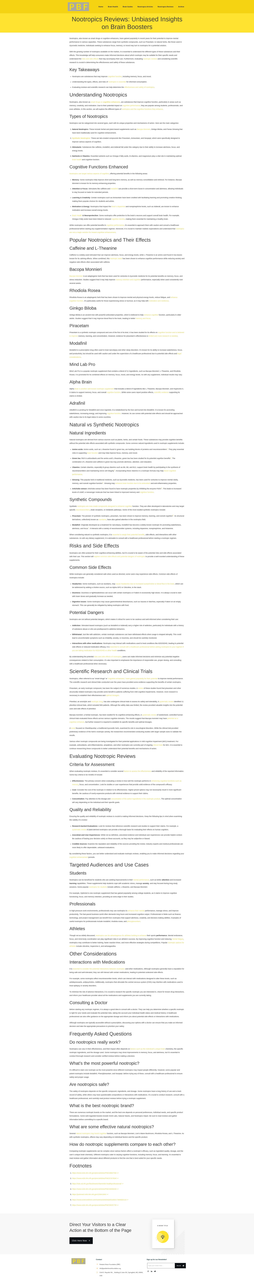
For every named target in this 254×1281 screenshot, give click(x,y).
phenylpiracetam (133, 921)
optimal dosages (112, 695)
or (110, 102)
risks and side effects (90, 59)
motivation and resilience (159, 301)
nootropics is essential (117, 82)
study (73, 728)
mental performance (141, 880)
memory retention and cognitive (128, 280)
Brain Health (77, 215)
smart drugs (95, 102)
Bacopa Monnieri (143, 129)
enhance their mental (136, 911)
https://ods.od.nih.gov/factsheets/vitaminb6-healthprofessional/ (96, 1184)
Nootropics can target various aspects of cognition (89, 174)
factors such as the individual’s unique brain (147, 1049)
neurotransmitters (83, 510)
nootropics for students (98, 887)
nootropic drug (97, 702)
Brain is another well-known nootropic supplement (94, 389)
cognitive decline (118, 219)
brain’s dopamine (118, 207)
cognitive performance (131, 106)
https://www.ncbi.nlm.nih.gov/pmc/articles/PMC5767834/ (94, 1178)
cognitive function (115, 76)
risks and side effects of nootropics (107, 657)
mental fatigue (177, 939)
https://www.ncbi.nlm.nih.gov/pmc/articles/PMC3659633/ (94, 1189)
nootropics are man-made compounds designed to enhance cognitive (104, 506)
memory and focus (143, 318)
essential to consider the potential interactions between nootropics (99, 969)
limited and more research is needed (163, 336)
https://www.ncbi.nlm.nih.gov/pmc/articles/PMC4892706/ (94, 1173)
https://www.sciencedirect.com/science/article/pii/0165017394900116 (99, 1200)
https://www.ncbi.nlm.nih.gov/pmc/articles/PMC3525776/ (94, 1205)
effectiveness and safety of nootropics (139, 87)
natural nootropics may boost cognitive (91, 1133)
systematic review (166, 702)
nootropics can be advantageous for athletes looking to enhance (121, 935)
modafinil (114, 189)
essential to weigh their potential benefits (128, 535)
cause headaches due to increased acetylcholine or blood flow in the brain (145, 584)
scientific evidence (161, 392)
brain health (76, 160)
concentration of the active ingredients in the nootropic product (135, 799)
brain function (92, 453)
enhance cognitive (151, 315)
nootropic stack (116, 259)
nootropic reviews (150, 59)
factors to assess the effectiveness (137, 771)
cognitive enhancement (78, 857)
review (140, 688)
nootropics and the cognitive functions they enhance (142, 109)
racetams (102, 520)
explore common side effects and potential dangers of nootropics (119, 557)
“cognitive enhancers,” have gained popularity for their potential (133, 679)
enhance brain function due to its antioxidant (132, 483)
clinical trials (158, 745)
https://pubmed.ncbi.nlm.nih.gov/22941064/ (89, 1194)
